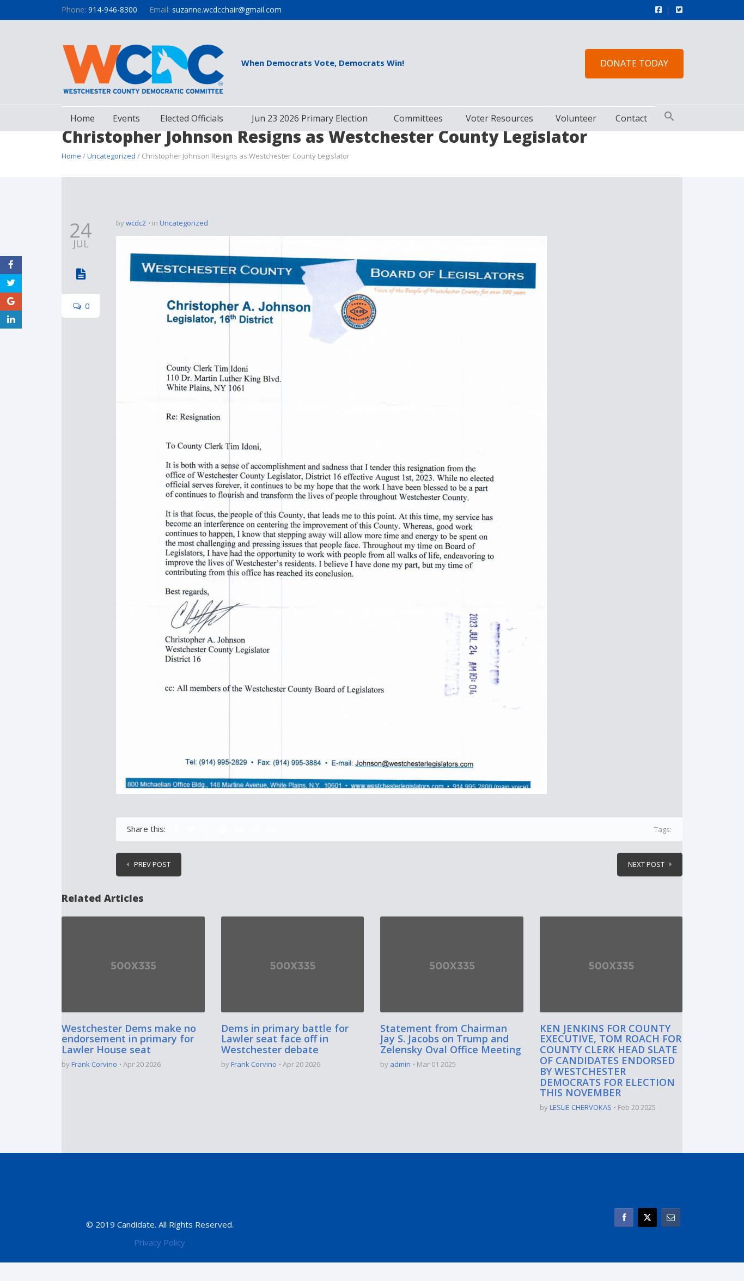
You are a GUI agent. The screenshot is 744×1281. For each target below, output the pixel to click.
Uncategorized (111, 156)
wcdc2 (136, 223)
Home (82, 118)
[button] (669, 117)
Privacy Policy (159, 1242)
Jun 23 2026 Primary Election (310, 118)
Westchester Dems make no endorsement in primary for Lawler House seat (129, 1039)
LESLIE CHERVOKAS (581, 1107)
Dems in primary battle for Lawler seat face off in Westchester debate (285, 1039)
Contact (631, 118)
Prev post (152, 864)
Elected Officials (191, 118)
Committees (418, 118)
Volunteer (576, 118)
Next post (646, 864)
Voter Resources (499, 118)
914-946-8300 (112, 9)
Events (126, 118)
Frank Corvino (94, 1064)
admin (400, 1064)
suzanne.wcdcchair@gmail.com (227, 9)
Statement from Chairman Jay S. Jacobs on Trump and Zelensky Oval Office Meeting (450, 1039)
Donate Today (634, 63)
